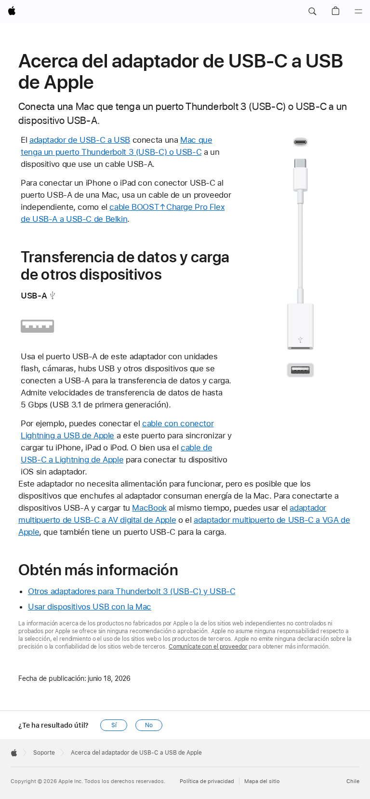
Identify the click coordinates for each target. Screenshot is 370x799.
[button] (312, 11)
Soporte (44, 752)
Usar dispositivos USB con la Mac (89, 606)
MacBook (149, 508)
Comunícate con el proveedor (208, 646)
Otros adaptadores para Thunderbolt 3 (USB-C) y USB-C (132, 591)
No (149, 725)
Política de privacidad (207, 781)
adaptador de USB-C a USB (79, 140)
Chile (352, 781)
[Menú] (358, 11)
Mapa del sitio (262, 781)
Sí (114, 725)
